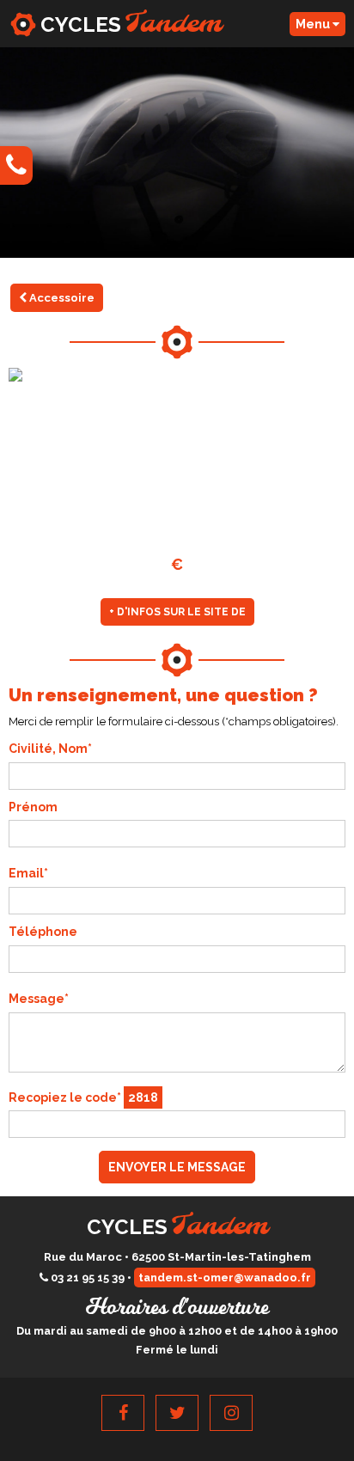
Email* (28, 873)
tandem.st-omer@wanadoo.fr (224, 1277)
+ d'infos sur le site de (177, 612)
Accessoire (61, 297)
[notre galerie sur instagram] (231, 1413)
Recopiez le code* (83, 1097)
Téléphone (43, 931)
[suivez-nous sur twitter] (177, 1413)
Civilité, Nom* (50, 748)
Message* (39, 999)
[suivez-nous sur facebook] (122, 1413)
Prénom (33, 807)
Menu (314, 24)
